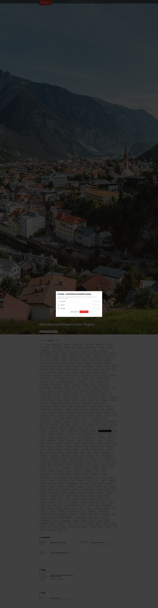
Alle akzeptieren (84, 311)
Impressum (76, 314)
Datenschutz (81, 314)
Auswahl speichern (74, 311)
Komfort (63, 304)
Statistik (63, 308)
